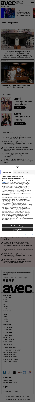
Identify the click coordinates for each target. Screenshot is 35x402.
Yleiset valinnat (6, 172)
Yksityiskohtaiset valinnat (21, 172)
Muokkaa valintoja (17, 226)
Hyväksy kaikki (17, 230)
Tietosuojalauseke (29, 235)
